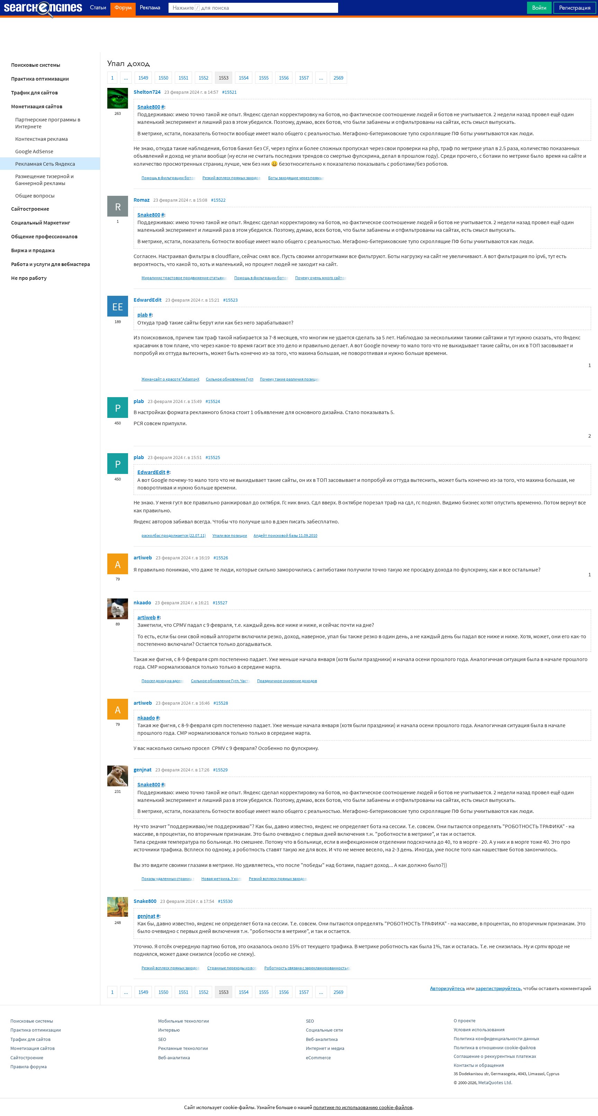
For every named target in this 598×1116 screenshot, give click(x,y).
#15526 (221, 558)
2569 (338, 77)
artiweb (143, 557)
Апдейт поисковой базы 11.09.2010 (285, 535)
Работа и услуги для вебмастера (50, 263)
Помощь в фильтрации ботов (169, 177)
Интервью (169, 1030)
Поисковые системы (35, 64)
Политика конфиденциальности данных (496, 1038)
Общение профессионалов (44, 236)
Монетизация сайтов (36, 106)
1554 (243, 77)
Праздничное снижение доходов (287, 680)
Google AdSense (34, 151)
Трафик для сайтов (34, 92)
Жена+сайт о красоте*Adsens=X (170, 379)
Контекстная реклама (41, 138)
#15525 (213, 457)
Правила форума (28, 1066)
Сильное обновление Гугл (229, 379)
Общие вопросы (35, 195)
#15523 (230, 300)
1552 (203, 77)
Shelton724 (147, 91)
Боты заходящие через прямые (296, 177)
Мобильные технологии (183, 1021)
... (126, 77)
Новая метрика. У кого (221, 878)
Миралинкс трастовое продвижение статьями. (185, 277)
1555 (264, 77)
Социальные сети (324, 1030)
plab (142, 314)
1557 (304, 77)
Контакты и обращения (479, 1065)
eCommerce (318, 1057)
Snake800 (148, 106)
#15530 (225, 901)
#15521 (229, 92)
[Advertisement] (299, 35)
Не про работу (29, 277)
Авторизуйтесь (447, 988)
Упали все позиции (229, 535)
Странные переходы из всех (232, 967)
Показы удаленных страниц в (168, 878)
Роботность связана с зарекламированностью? (308, 967)
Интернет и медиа (325, 1048)
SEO (162, 1039)
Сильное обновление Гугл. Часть (221, 680)
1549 (143, 77)
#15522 (218, 200)
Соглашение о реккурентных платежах (495, 1056)
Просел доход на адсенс (163, 680)
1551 (183, 77)
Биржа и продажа (33, 250)
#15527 (220, 603)
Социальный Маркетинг (40, 222)
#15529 (220, 770)
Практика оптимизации (40, 78)
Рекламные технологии (183, 1048)
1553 (223, 77)
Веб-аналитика (174, 1057)
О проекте (464, 1020)
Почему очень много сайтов (321, 277)
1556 (284, 77)
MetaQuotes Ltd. (495, 1082)
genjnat (143, 769)
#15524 (213, 401)
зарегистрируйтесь (498, 988)
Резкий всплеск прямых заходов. (232, 177)
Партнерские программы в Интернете (47, 123)
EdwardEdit (148, 299)
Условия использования (479, 1029)
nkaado (142, 602)
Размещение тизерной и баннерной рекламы (44, 179)
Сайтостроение (30, 208)
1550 (163, 77)
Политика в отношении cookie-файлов (495, 1047)
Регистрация (574, 7)
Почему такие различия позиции (290, 379)
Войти (539, 7)
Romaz (142, 199)
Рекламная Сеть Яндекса (45, 163)
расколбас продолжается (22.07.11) (174, 535)
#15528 (221, 703)
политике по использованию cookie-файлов (363, 1107)
